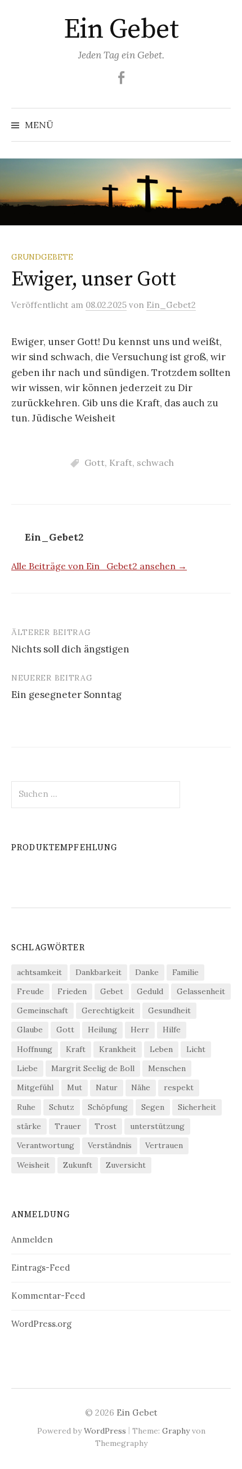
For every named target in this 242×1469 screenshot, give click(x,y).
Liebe (27, 1068)
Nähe (140, 1087)
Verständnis (110, 1145)
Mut (74, 1087)
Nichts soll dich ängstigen (70, 649)
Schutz (61, 1107)
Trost (105, 1126)
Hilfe (172, 1029)
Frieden (72, 991)
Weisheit (33, 1165)
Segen (152, 1107)
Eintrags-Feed (40, 1267)
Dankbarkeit (98, 972)
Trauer (68, 1126)
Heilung (102, 1029)
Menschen (167, 1068)
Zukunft (77, 1165)
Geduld (150, 991)
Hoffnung (34, 1049)
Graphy (176, 1431)
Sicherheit (197, 1107)
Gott (94, 462)
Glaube (30, 1029)
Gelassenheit (201, 991)
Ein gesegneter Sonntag (66, 694)
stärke (29, 1126)
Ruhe (26, 1107)
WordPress (105, 1431)
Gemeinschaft (42, 1010)
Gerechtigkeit (108, 1010)
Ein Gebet (121, 30)
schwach (155, 462)
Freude (30, 991)
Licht (195, 1049)
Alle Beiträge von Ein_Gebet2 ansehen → (99, 566)
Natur (107, 1087)
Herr (140, 1029)
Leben (161, 1049)
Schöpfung (108, 1107)
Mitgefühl (35, 1087)
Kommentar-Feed (48, 1295)
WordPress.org (41, 1323)
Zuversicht (126, 1165)
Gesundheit (169, 1010)
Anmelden (32, 1239)
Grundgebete (42, 257)
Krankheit (117, 1049)
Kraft (120, 462)
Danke (147, 972)
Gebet (111, 991)
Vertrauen (164, 1145)
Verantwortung (45, 1145)
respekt (179, 1087)
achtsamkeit (39, 972)
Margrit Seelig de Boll (93, 1068)
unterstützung (157, 1126)
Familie (185, 972)
